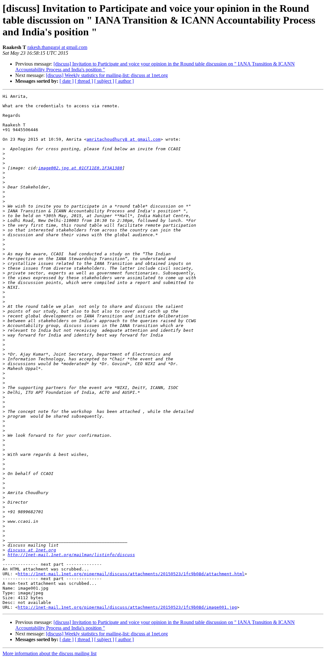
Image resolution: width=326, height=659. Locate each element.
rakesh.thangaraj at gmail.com (57, 47)
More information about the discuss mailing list (49, 653)
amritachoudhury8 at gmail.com (123, 139)
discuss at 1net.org (32, 550)
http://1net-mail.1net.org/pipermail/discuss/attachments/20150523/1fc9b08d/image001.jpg (127, 607)
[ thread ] (84, 81)
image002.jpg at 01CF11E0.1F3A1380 (80, 168)
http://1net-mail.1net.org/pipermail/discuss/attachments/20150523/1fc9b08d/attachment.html (131, 573)
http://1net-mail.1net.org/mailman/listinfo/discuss (71, 554)
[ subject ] (104, 81)
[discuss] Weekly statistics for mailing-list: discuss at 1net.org (107, 75)
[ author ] (124, 81)
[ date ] (67, 81)
